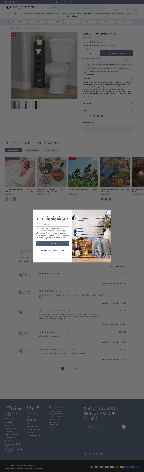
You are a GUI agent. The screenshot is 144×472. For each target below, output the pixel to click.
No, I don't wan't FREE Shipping (52, 250)
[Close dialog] (108, 212)
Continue (52, 243)
